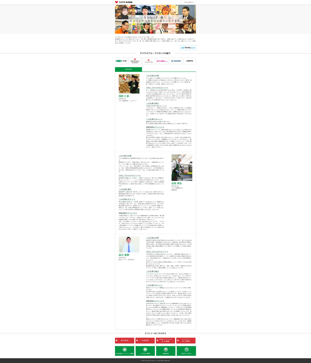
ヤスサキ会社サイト (188, 2)
